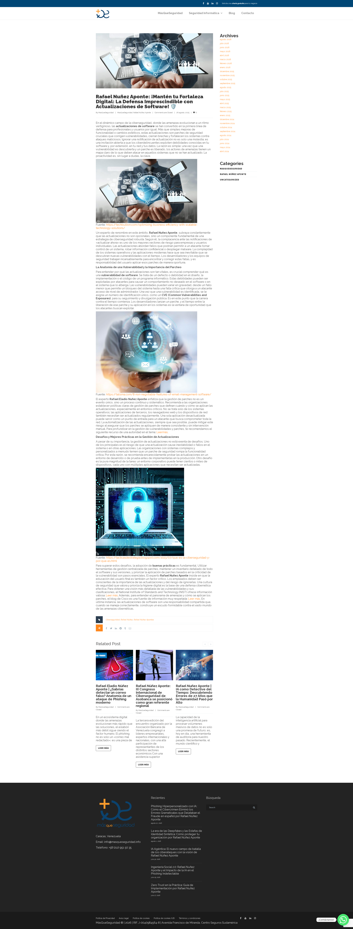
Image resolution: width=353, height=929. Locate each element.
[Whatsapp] (343, 920)
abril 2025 (224, 103)
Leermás (162, 432)
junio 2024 (224, 143)
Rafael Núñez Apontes (144, 620)
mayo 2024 (225, 147)
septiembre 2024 (227, 131)
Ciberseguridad (113, 620)
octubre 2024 (226, 127)
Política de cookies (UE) (164, 918)
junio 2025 (224, 95)
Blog (232, 13)
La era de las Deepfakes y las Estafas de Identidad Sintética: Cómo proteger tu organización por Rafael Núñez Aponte (176, 834)
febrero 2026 (226, 63)
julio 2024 (224, 139)
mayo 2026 (225, 51)
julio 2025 (224, 91)
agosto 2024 (225, 135)
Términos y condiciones (189, 918)
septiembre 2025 (227, 83)
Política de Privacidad (105, 918)
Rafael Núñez (127, 620)
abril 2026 (224, 55)
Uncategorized (229, 180)
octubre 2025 (226, 79)
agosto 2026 (225, 39)
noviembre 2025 (227, 75)
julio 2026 (224, 43)
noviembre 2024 (227, 123)
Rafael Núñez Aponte (142, 113)
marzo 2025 (225, 107)
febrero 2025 (226, 111)
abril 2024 (224, 151)
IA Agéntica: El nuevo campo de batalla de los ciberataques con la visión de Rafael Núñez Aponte (176, 852)
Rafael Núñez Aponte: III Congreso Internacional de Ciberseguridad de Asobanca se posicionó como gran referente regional (154, 696)
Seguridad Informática (204, 13)
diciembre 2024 (227, 119)
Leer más (112, 595)
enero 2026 (225, 67)
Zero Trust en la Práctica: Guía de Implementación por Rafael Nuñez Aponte (173, 888)
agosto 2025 (225, 87)
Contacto (247, 13)
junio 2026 (224, 47)
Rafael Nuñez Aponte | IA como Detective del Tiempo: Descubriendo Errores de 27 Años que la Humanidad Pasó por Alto (194, 694)
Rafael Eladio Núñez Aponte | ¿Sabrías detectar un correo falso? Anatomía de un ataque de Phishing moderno (113, 694)
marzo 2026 (225, 59)
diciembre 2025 (227, 71)
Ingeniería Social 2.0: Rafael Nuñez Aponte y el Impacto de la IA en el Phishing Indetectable (172, 870)
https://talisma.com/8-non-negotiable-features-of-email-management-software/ (158, 394)
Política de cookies (141, 918)
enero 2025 (225, 115)
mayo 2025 (225, 99)
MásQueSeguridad (170, 13)
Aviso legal (124, 918)
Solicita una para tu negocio (239, 3)
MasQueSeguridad (106, 113)
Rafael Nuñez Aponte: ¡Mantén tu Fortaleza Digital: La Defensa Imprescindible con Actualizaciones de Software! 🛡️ (149, 101)
